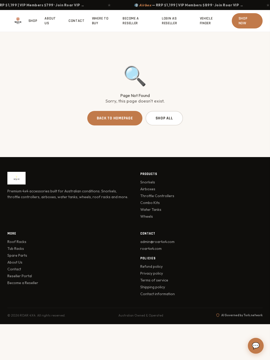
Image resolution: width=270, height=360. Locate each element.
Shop (32, 20)
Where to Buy (100, 21)
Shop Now (243, 21)
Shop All (164, 118)
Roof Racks (16, 241)
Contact (77, 20)
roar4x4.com (151, 248)
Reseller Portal (19, 276)
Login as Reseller (169, 21)
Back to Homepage (115, 118)
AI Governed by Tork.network (242, 315)
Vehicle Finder (206, 21)
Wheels (146, 216)
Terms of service (154, 280)
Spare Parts (17, 255)
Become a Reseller (131, 21)
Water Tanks (150, 209)
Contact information (157, 293)
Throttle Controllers (157, 195)
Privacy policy (151, 273)
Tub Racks (15, 248)
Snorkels (147, 182)
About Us (50, 21)
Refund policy (151, 266)
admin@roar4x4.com (157, 241)
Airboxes (147, 189)
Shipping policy (152, 287)
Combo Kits (150, 202)
